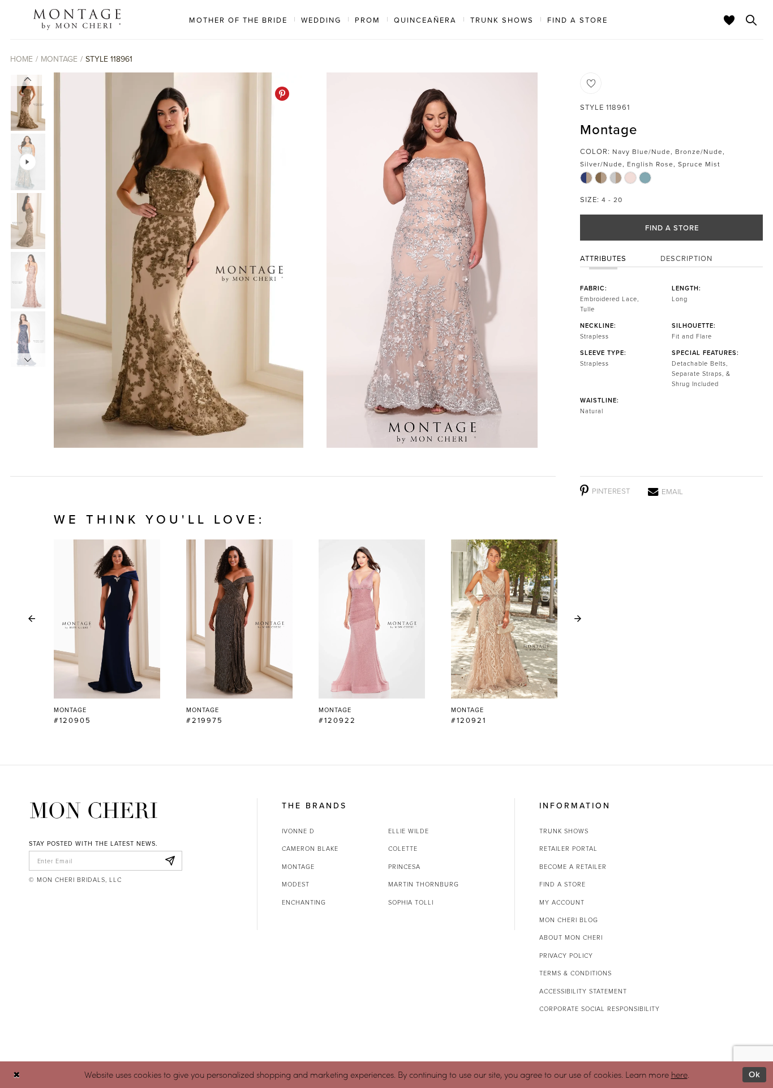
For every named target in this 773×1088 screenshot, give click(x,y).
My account (562, 902)
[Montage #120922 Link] (372, 632)
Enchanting (304, 902)
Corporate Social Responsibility (599, 1008)
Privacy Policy (566, 955)
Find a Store (672, 227)
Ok (755, 1074)
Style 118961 (108, 59)
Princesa (404, 866)
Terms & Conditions (575, 973)
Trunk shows (564, 830)
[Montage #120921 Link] (504, 632)
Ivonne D (298, 830)
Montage (59, 59)
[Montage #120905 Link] (107, 632)
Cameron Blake (310, 848)
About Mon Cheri (571, 937)
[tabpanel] (176, 260)
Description (686, 258)
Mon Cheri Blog (568, 919)
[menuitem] (238, 19)
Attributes (603, 258)
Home (21, 59)
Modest (296, 884)
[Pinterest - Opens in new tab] (282, 93)
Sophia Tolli (410, 902)
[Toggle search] (751, 19)
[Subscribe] (170, 861)
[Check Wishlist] (729, 19)
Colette (403, 848)
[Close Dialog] (17, 1075)
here (679, 1074)
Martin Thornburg (423, 884)
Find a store (562, 884)
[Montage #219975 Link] (239, 632)
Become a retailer (573, 866)
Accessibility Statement (583, 991)
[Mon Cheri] (93, 810)
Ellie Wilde (408, 830)
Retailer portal (568, 848)
